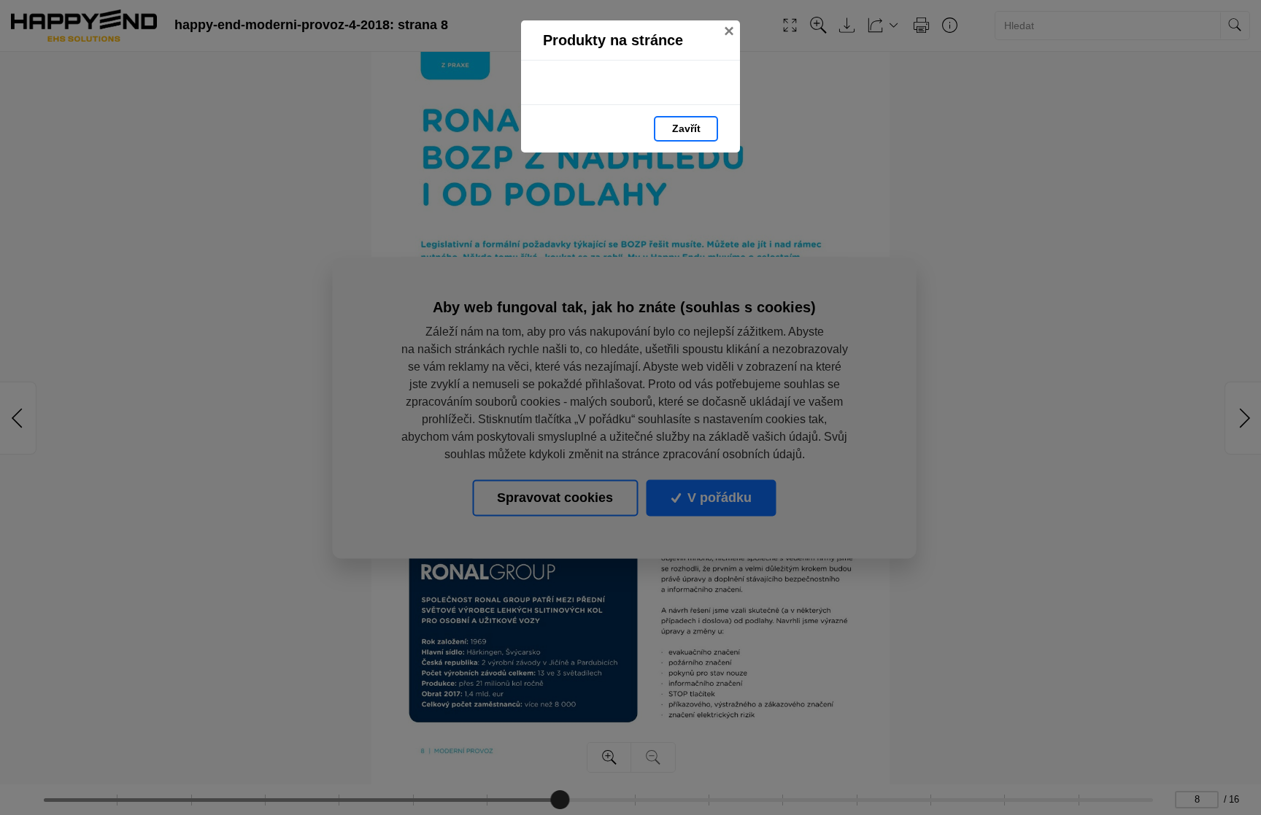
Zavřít (686, 128)
